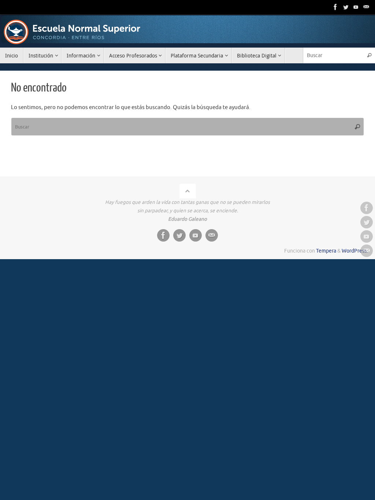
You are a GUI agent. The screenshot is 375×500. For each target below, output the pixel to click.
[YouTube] (356, 7)
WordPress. (355, 251)
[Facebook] (335, 7)
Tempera (326, 251)
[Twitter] (346, 7)
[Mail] (366, 7)
